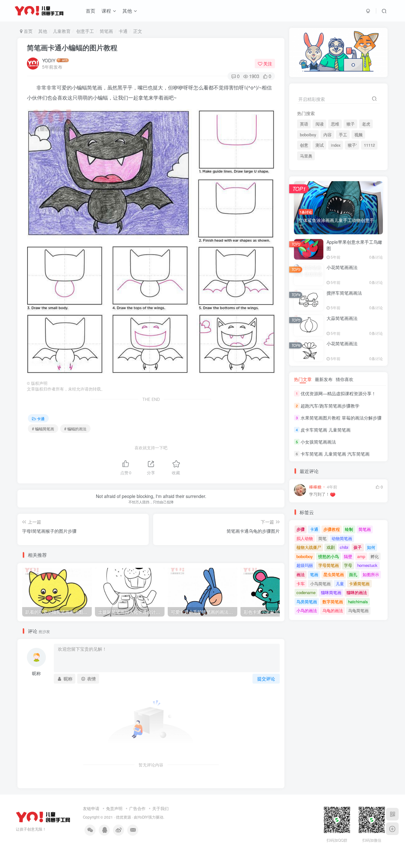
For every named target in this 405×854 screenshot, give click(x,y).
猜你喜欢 (344, 379)
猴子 (350, 124)
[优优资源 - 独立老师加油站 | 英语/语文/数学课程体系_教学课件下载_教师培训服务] (43, 817)
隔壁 (348, 556)
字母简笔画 (328, 565)
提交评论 (266, 678)
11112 (369, 145)
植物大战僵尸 (308, 547)
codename (305, 592)
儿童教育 (62, 31)
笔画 (314, 574)
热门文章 (303, 379)
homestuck (367, 565)
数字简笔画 (332, 602)
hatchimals (358, 602)
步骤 (300, 529)
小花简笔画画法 (342, 267)
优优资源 (123, 817)
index (335, 145)
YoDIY (143, 817)
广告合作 (137, 808)
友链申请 (91, 808)
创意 (304, 145)
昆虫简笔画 (333, 574)
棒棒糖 (315, 487)
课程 (106, 10)
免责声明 (114, 808)
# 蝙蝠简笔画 (43, 428)
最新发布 (324, 379)
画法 (300, 574)
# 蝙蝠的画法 (75, 428)
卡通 (123, 31)
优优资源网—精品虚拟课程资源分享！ (338, 393)
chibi (344, 547)
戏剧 (331, 547)
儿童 (340, 584)
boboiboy (308, 135)
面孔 (353, 574)
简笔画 (106, 31)
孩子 (357, 547)
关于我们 (160, 808)
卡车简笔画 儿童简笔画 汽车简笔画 (335, 454)
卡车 (300, 584)
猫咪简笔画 (331, 592)
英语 (304, 124)
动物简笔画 (342, 538)
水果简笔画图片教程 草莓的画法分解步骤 (341, 418)
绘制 (349, 529)
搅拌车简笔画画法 (344, 293)
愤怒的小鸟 (328, 556)
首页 (90, 10)
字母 (348, 565)
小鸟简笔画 (320, 584)
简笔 (322, 538)
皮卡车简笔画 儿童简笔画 (326, 430)
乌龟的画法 (332, 610)
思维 (335, 124)
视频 (358, 135)
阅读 (319, 124)
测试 (319, 145)
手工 (343, 135)
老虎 (366, 124)
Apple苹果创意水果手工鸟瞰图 (354, 245)
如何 (371, 547)
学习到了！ (319, 494)
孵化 (375, 556)
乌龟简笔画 (358, 610)
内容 (327, 135)
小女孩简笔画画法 (318, 442)
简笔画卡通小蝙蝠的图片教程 (72, 47)
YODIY (48, 60)
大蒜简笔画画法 (342, 318)
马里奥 (306, 156)
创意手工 (85, 31)
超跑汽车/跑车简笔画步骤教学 (330, 405)
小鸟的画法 (306, 610)
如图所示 (371, 574)
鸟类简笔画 (306, 602)
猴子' (352, 145)
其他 (127, 10)
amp (361, 556)
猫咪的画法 (356, 592)
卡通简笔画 (359, 584)
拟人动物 (304, 538)
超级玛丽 (304, 565)
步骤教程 (331, 529)
